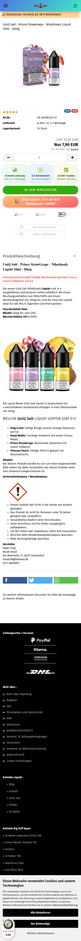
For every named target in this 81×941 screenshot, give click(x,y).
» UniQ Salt (13, 798)
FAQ (9, 706)
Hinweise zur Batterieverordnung (26, 748)
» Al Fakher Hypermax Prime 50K (22, 835)
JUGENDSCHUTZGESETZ (20, 730)
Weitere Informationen (40, 933)
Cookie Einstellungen (19, 761)
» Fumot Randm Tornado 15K (20, 842)
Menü (5, 5)
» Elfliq (11, 784)
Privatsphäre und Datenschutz (25, 712)
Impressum (13, 724)
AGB (9, 718)
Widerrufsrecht (15, 754)
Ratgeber (12, 700)
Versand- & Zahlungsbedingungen (27, 736)
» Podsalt (12, 791)
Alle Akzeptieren (40, 912)
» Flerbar (12, 805)
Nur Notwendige (40, 923)
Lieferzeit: (9, 123)
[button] (15, 580)
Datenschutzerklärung (65, 905)
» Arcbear (8, 849)
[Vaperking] (40, 5)
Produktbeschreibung (21, 256)
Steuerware (13, 742)
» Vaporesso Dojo (13, 863)
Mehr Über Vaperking (19, 694)
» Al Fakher (13, 811)
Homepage (69, 594)
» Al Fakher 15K (12, 856)
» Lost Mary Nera (13, 869)
